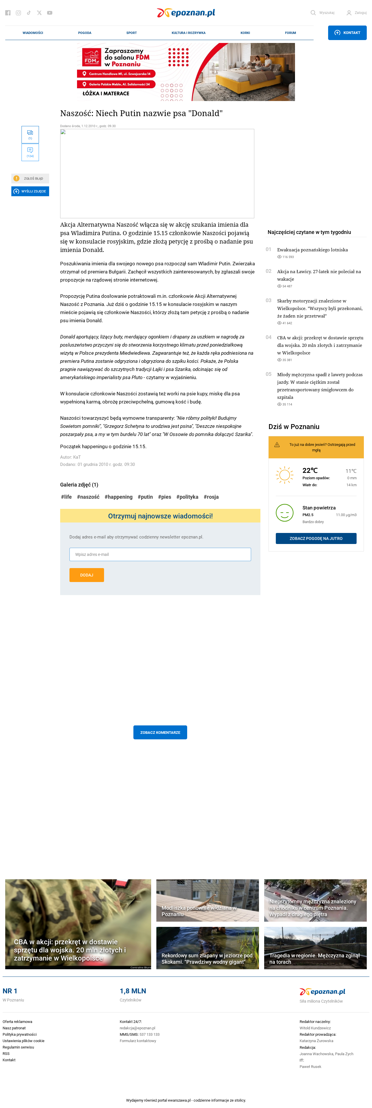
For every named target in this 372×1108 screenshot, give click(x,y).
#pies (164, 496)
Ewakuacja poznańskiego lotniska (312, 250)
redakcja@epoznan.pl (137, 1028)
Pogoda (84, 33)
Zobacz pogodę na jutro (316, 538)
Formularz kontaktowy (138, 1040)
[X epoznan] (39, 12)
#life (66, 496)
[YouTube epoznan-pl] (49, 12)
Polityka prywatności (20, 1034)
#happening (119, 496)
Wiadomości (33, 33)
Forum (290, 33)
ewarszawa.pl (179, 1100)
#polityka (187, 496)
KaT (77, 457)
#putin (145, 496)
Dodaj (86, 575)
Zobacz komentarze (160, 732)
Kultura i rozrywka (188, 33)
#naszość (88, 496)
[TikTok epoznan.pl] (28, 12)
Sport (131, 33)
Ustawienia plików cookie (23, 1040)
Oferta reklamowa (17, 1021)
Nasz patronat (14, 1028)
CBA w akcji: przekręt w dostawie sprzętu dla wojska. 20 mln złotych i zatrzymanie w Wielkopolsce (320, 345)
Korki (245, 33)
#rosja (211, 496)
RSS (6, 1053)
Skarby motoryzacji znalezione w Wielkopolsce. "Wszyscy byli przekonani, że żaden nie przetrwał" (320, 308)
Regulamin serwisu (18, 1047)
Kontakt (352, 32)
